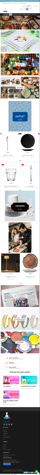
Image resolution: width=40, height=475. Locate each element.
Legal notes (5, 431)
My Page (4, 446)
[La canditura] (11, 379)
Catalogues (15, 14)
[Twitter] (9, 424)
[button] (20, 160)
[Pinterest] (12, 424)
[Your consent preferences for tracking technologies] (38, 473)
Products (20, 8)
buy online (20, 119)
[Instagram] (7, 424)
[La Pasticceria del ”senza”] (29, 379)
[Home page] (5, 10)
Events (19, 14)
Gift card (34, 14)
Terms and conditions (7, 449)
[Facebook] (4, 424)
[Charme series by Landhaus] (20, 23)
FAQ (4, 438)
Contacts (29, 14)
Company (5, 429)
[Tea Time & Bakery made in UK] (11, 394)
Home (11, 14)
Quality (4, 447)
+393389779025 (12, 363)
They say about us (6, 437)
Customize (24, 14)
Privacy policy (5, 433)
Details (10, 152)
